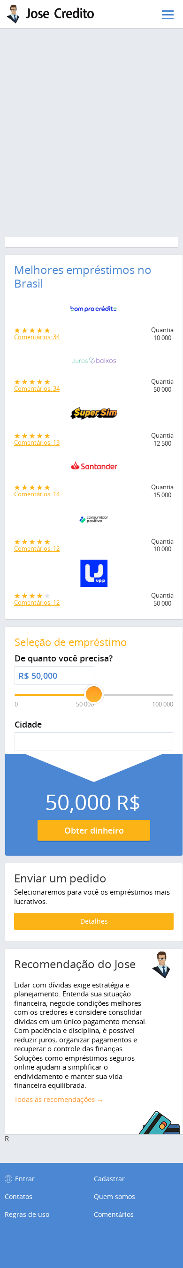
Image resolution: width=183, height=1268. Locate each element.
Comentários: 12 (37, 548)
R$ (23, 676)
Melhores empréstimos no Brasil (83, 276)
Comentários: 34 (37, 337)
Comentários (114, 1214)
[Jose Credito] (54, 14)
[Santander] (94, 468)
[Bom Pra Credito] (94, 311)
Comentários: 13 (37, 442)
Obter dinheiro (94, 830)
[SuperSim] (94, 416)
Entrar (25, 1178)
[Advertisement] (91, 103)
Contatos (18, 1196)
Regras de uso (27, 1214)
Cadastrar (109, 1178)
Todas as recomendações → (59, 1099)
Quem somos (114, 1196)
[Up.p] (94, 576)
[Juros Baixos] (94, 363)
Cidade (28, 725)
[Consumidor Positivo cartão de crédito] (94, 522)
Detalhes (94, 921)
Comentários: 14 (37, 494)
